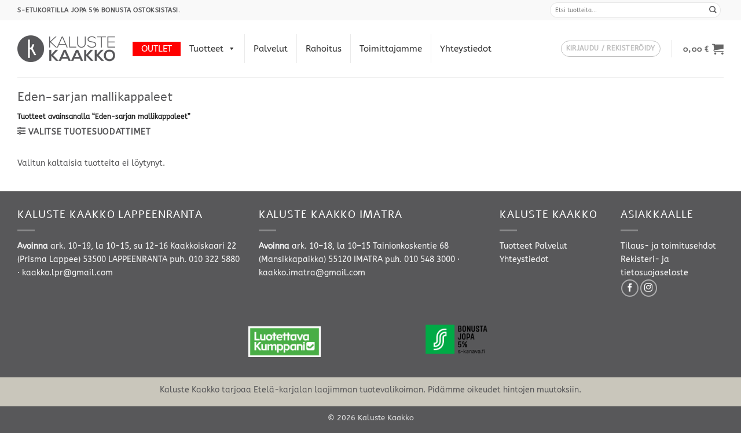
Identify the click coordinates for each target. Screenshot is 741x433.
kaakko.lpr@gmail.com (67, 273)
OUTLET (156, 48)
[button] (611, 49)
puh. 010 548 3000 (420, 259)
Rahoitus (324, 48)
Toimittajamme (391, 48)
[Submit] (713, 10)
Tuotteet (206, 48)
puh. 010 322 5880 (205, 259)
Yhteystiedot (465, 48)
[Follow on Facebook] (630, 288)
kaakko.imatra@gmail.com (312, 273)
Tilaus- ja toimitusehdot (668, 246)
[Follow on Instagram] (649, 288)
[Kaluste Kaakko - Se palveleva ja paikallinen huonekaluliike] (66, 48)
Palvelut (271, 48)
